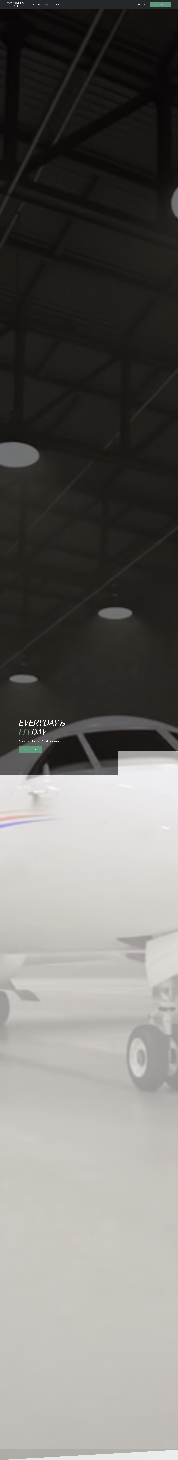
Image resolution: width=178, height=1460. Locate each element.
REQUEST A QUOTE (161, 4)
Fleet (39, 5)
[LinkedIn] (144, 4)
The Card (47, 5)
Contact (56, 5)
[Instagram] (139, 4)
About (33, 5)
